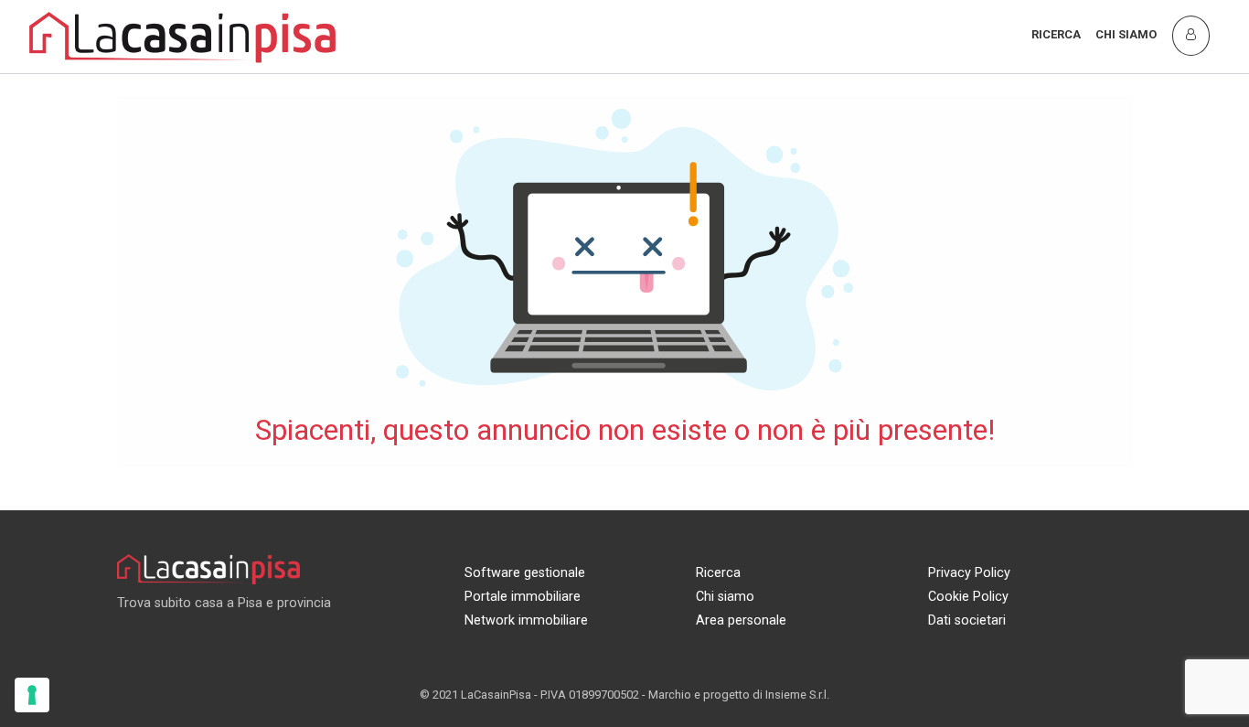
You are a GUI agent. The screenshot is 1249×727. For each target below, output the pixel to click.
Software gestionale (524, 573)
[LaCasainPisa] (182, 35)
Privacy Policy (969, 573)
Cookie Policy (968, 596)
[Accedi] (1191, 35)
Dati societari (967, 620)
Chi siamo (1126, 34)
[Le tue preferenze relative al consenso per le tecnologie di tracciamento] (32, 695)
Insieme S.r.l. (797, 694)
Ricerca (1056, 34)
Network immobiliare (526, 620)
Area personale (741, 620)
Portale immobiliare (522, 596)
